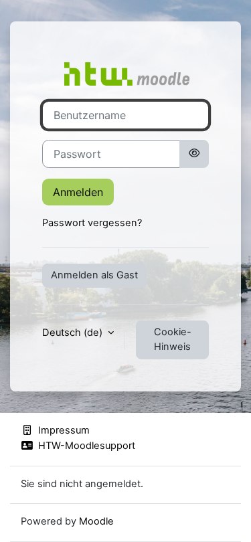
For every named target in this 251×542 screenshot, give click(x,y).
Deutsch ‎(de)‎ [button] (73, 333)
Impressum (64, 430)
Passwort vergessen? (92, 223)
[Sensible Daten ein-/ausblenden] (194, 154)
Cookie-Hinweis (172, 339)
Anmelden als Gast (94, 275)
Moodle (96, 521)
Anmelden (78, 192)
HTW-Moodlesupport (86, 446)
